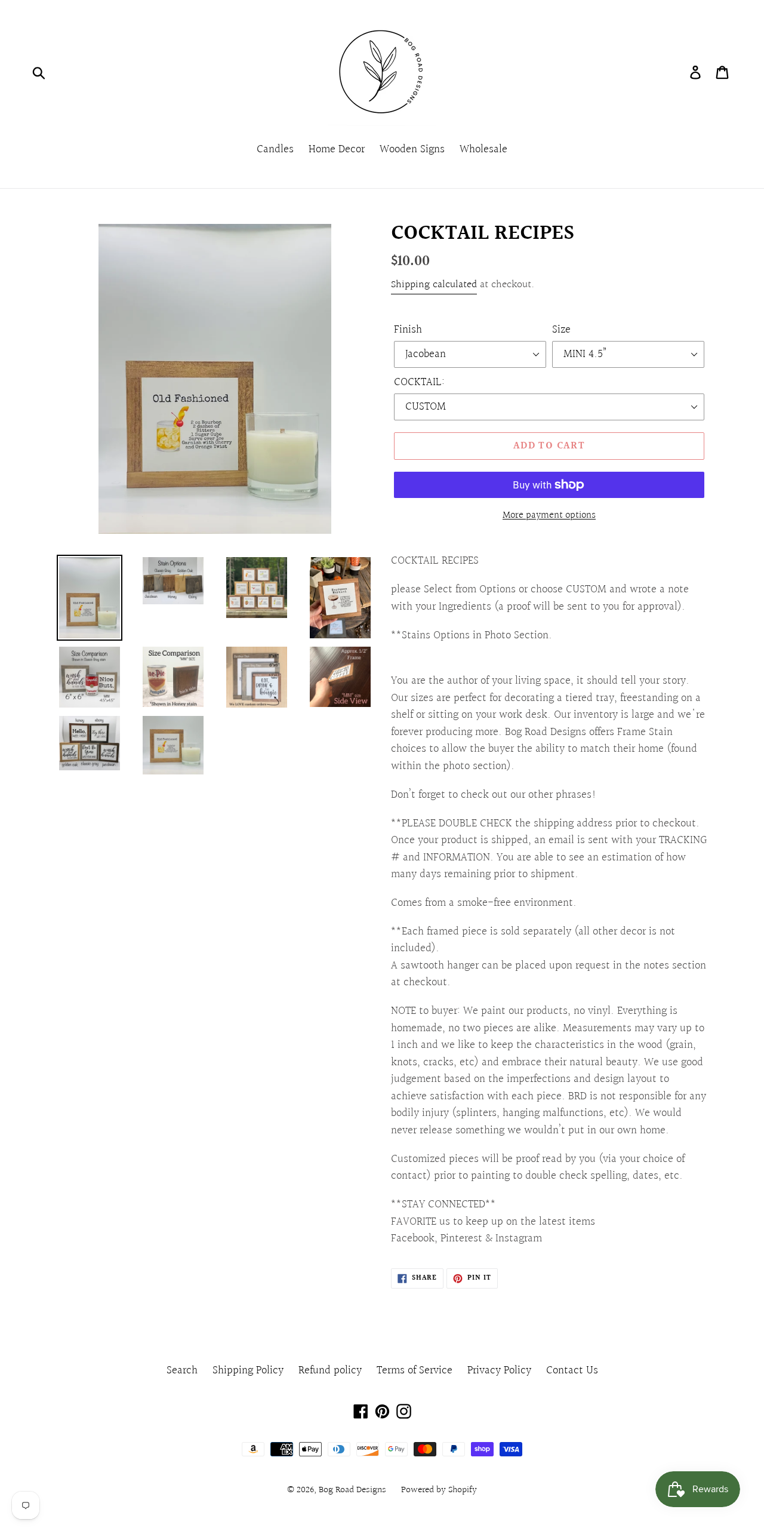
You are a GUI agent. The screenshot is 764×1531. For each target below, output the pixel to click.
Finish (408, 330)
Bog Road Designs (352, 1490)
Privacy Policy (499, 1370)
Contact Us (572, 1370)
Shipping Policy (248, 1370)
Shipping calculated (434, 284)
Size (561, 330)
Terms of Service (414, 1370)
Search (182, 1370)
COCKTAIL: (419, 382)
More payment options (549, 515)
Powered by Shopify (439, 1490)
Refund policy (330, 1370)
